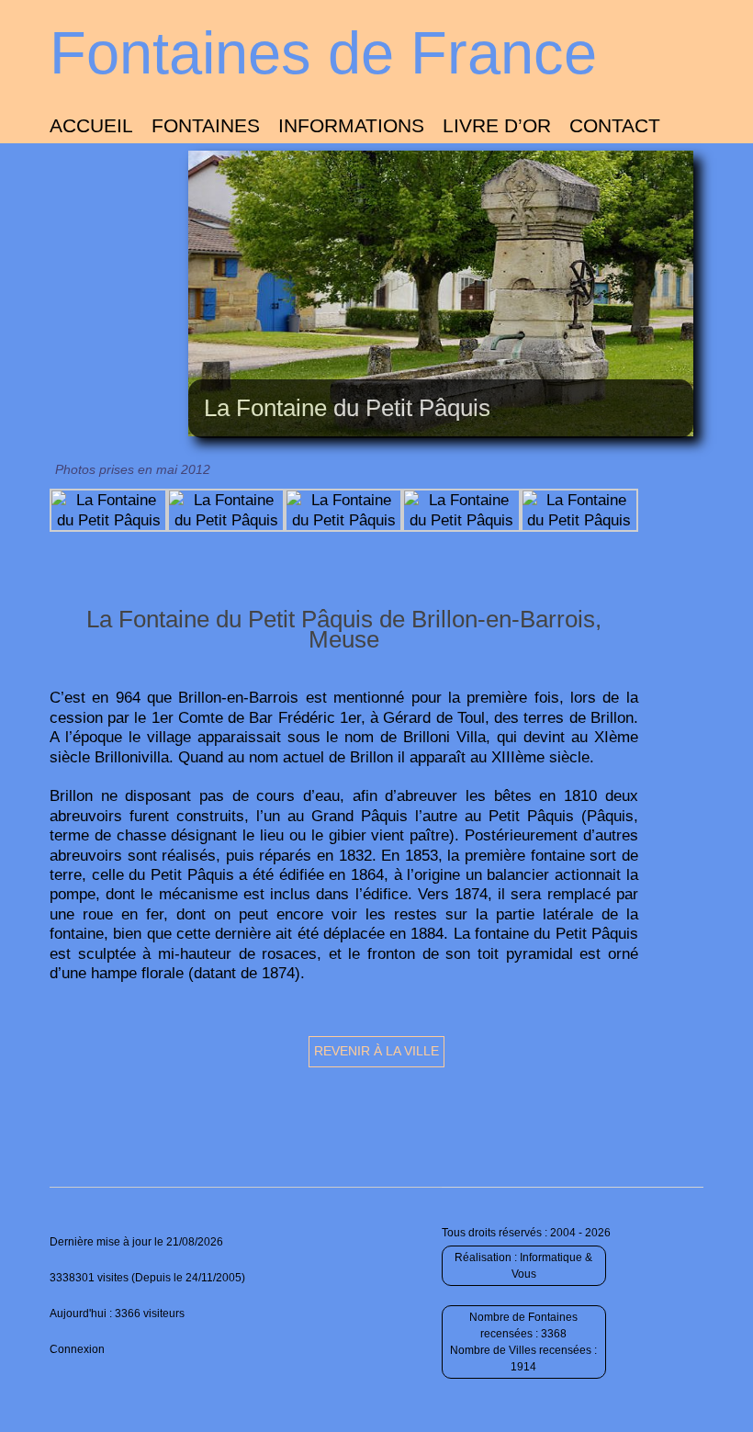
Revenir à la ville (376, 1050)
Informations (351, 125)
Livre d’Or (497, 125)
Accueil (91, 125)
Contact (614, 125)
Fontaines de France (323, 52)
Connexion (77, 1349)
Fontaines (206, 125)
